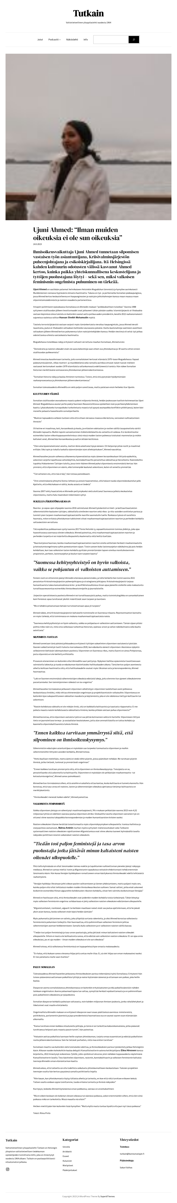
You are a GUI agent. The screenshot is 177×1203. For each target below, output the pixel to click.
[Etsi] (134, 39)
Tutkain (88, 13)
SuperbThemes (108, 1196)
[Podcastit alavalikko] (60, 39)
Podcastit (53, 39)
